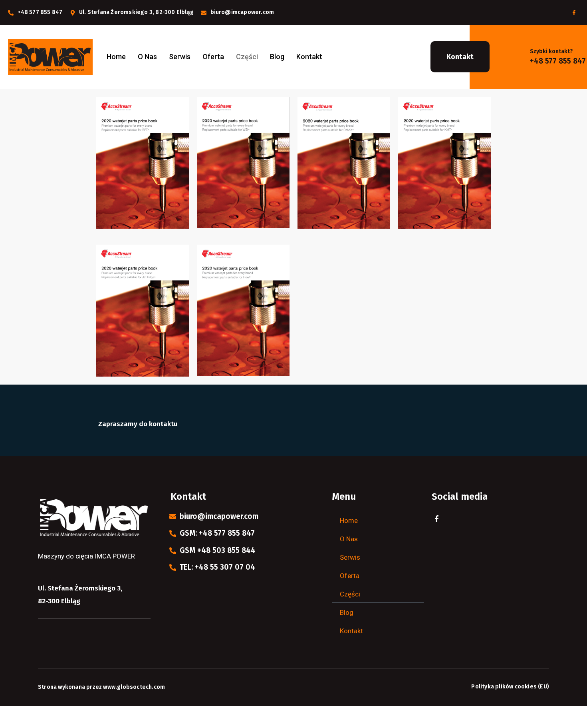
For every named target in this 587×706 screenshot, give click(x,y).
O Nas (147, 56)
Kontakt (309, 56)
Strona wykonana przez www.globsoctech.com (101, 687)
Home (116, 56)
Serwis (179, 56)
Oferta (213, 56)
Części (247, 56)
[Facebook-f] (574, 12)
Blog (277, 56)
